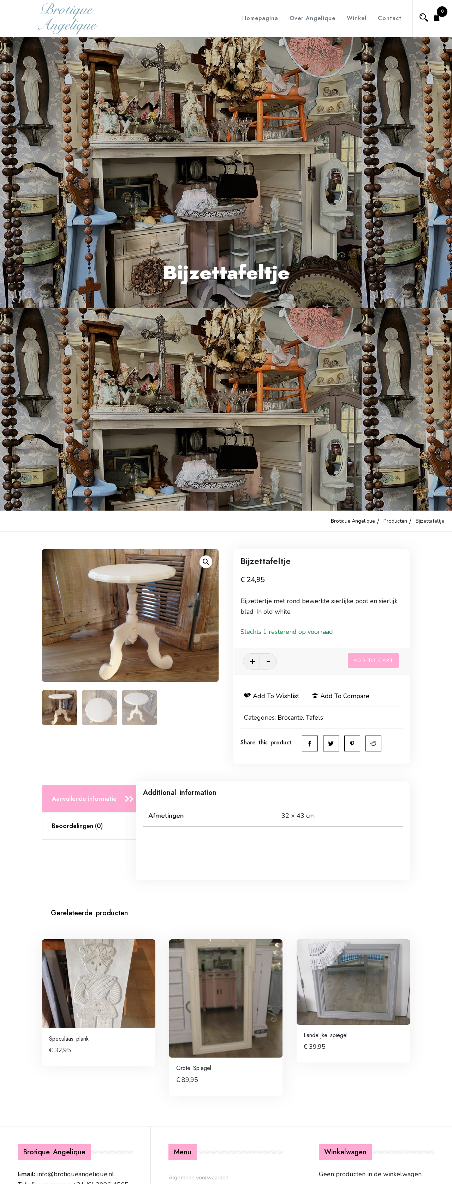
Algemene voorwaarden (198, 1178)
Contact (390, 18)
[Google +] (373, 743)
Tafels (314, 717)
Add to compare (344, 696)
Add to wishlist (276, 696)
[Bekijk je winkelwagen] (437, 18)
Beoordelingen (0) (77, 826)
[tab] (91, 799)
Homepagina (260, 18)
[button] (206, 561)
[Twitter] (331, 743)
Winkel (357, 18)
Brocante (290, 717)
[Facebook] (310, 743)
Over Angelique (312, 18)
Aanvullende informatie (84, 798)
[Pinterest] (352, 743)
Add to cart (373, 660)
